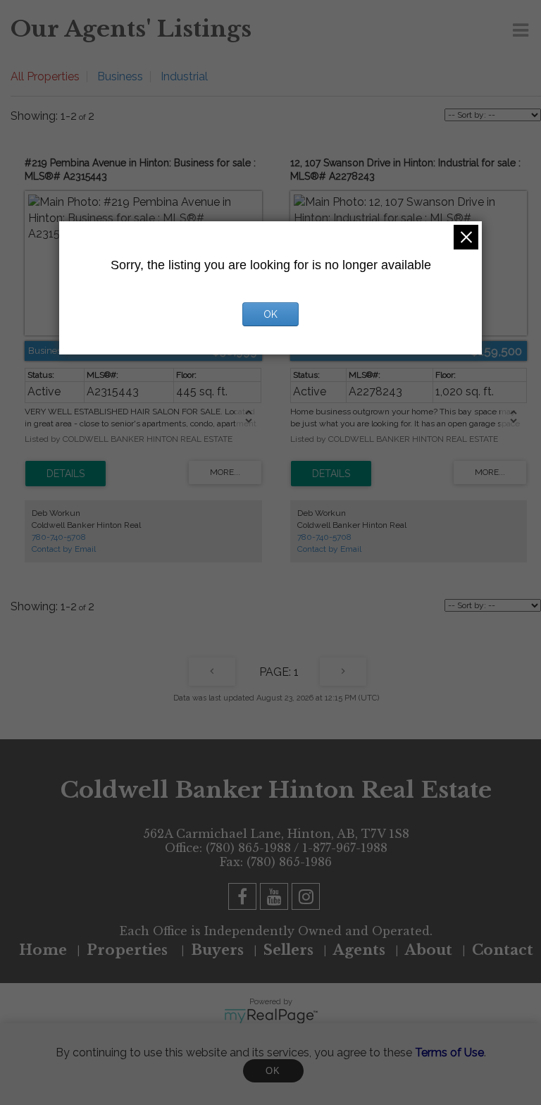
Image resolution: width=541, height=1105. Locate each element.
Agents (359, 950)
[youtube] (276, 899)
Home (43, 950)
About (428, 950)
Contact (502, 950)
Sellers (288, 950)
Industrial (184, 76)
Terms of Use (449, 1052)
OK (273, 1071)
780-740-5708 (59, 537)
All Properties (45, 76)
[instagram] (307, 899)
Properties (129, 950)
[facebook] (244, 899)
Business (120, 76)
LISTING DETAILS (65, 473)
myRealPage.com (270, 1016)
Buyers (217, 950)
